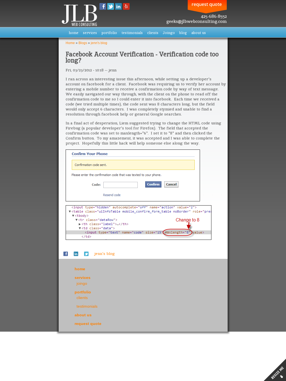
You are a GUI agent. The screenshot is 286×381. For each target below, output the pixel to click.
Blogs (82, 43)
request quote (88, 323)
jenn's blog (99, 43)
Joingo (169, 32)
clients (152, 32)
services (90, 32)
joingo (82, 283)
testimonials (132, 32)
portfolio (109, 32)
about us (198, 32)
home (73, 32)
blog (183, 32)
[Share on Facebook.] (65, 253)
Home (70, 43)
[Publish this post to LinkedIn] (76, 253)
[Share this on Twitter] (86, 253)
